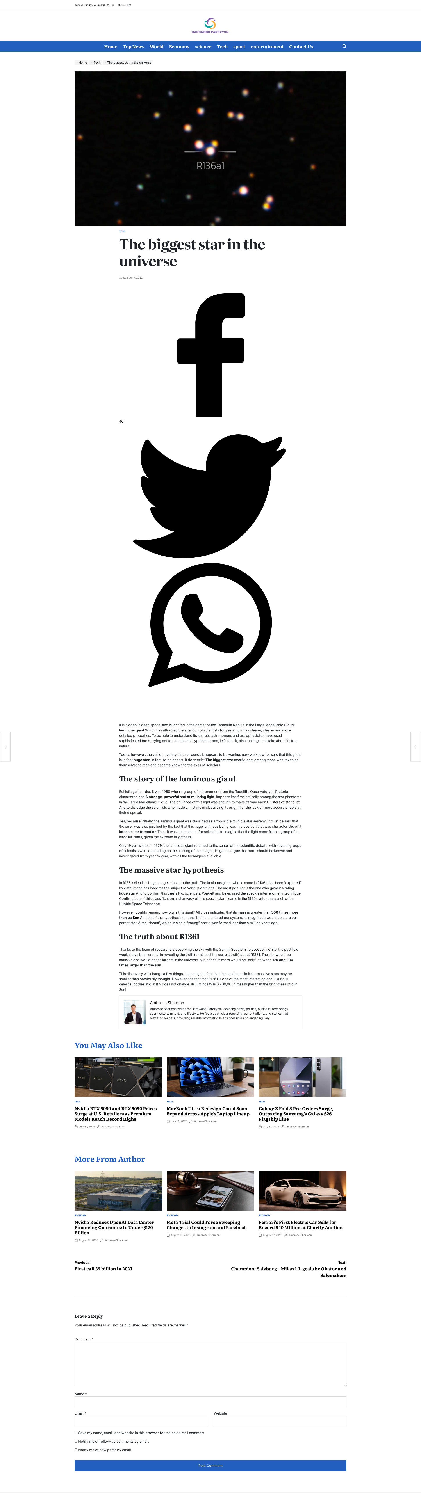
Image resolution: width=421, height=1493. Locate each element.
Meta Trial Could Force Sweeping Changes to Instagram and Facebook (207, 1224)
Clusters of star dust (283, 802)
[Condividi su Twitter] (210, 557)
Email (80, 1413)
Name (81, 1394)
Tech (222, 46)
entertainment (267, 46)
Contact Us (301, 46)
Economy (179, 46)
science (203, 46)
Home (110, 46)
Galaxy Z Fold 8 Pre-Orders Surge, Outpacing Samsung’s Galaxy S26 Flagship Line (296, 1113)
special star (215, 898)
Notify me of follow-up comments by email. (113, 1441)
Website (220, 1413)
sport (239, 46)
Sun (136, 917)
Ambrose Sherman (113, 1126)
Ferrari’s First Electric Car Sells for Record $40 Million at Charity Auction (301, 1224)
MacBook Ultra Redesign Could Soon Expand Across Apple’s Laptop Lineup (208, 1111)
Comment (84, 1339)
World (157, 46)
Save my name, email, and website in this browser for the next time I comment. (141, 1433)
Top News (133, 46)
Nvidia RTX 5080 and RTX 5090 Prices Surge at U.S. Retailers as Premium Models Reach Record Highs (116, 1113)
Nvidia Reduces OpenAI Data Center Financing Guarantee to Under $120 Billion (114, 1227)
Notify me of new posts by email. (105, 1450)
